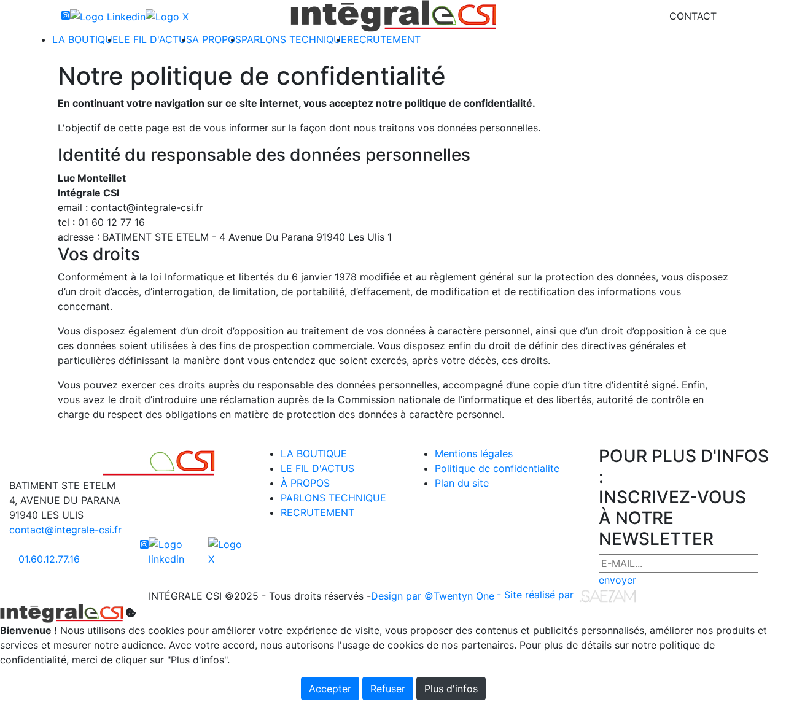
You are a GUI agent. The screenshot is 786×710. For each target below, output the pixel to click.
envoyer (617, 580)
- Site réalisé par (537, 594)
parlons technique (333, 498)
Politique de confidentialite (497, 468)
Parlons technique (294, 39)
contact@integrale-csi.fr (65, 529)
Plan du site (462, 483)
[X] (167, 16)
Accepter (330, 688)
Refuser (387, 688)
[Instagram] (65, 16)
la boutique (314, 453)
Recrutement (384, 39)
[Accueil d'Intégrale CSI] (393, 16)
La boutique (85, 39)
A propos (216, 39)
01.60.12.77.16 (49, 559)
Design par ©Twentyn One (432, 596)
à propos (305, 483)
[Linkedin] (108, 16)
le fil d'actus (317, 468)
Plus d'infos (451, 688)
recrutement (317, 512)
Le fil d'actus (155, 39)
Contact (693, 16)
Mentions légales (474, 453)
